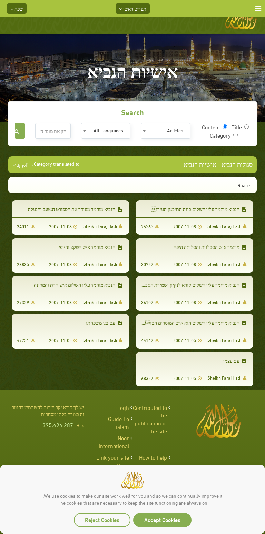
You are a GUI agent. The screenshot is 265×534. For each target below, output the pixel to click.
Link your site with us (112, 461)
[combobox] (165, 131)
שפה (18, 8)
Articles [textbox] (175, 130)
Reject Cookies (102, 519)
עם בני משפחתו (101, 322)
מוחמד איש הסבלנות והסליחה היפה (207, 246)
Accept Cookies (162, 519)
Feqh (123, 407)
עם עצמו (232, 360)
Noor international (114, 442)
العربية (22, 164)
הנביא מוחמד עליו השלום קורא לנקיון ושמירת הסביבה (190, 284)
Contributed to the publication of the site (150, 419)
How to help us (153, 461)
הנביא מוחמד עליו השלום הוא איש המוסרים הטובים (189, 322)
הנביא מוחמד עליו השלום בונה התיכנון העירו (196, 208)
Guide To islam (118, 422)
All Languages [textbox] (108, 130)
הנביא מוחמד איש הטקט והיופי (87, 246)
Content (211, 127)
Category (220, 135)
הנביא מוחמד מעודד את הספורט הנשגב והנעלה (72, 208)
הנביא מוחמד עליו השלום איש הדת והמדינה (75, 284)
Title (237, 127)
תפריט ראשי (134, 8)
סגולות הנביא (237, 164)
